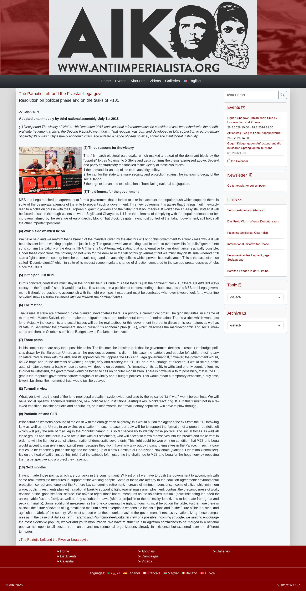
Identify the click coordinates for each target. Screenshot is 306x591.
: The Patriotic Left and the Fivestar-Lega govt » (53, 539)
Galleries (172, 81)
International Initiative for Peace (248, 244)
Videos (155, 81)
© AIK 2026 (14, 585)
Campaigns (150, 556)
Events (120, 81)
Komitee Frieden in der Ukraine (248, 270)
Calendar (67, 561)
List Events (68, 556)
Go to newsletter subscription (246, 185)
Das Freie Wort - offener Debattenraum (253, 221)
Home (106, 81)
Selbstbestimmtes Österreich (246, 210)
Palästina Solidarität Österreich (247, 232)
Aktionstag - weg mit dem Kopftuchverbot (254, 132)
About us (138, 81)
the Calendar (239, 161)
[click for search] (282, 95)
